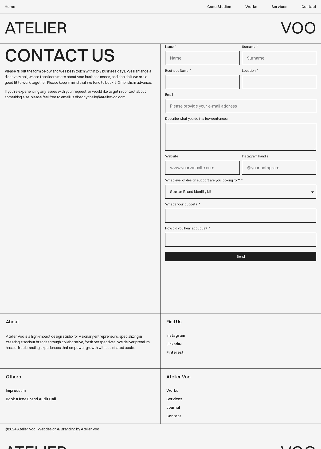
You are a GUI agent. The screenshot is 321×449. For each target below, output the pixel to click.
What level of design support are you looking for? (203, 181)
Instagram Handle (255, 157)
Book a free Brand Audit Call (31, 399)
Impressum (16, 390)
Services (279, 6)
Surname (249, 47)
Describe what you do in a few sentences (196, 119)
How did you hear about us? (186, 229)
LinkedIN (174, 343)
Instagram (175, 335)
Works (251, 6)
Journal (173, 407)
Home (10, 6)
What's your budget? (181, 205)
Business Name (177, 71)
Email (169, 95)
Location (249, 71)
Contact (308, 6)
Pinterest (175, 352)
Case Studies (219, 6)
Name (169, 47)
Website (171, 157)
